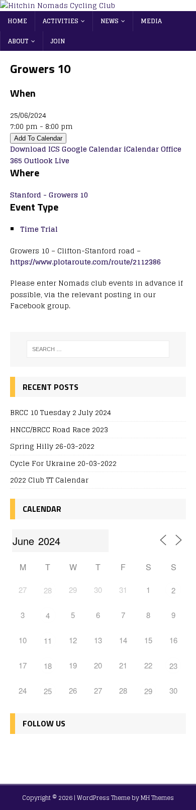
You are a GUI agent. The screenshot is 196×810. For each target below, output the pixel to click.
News (110, 21)
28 (48, 590)
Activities (60, 21)
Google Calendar (92, 149)
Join (58, 41)
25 (48, 691)
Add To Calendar (38, 138)
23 (173, 665)
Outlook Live (46, 160)
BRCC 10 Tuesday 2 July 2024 (60, 412)
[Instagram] (63, 753)
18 (48, 665)
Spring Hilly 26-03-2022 (52, 446)
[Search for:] (98, 349)
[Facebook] (20, 753)
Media (151, 21)
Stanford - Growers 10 (49, 194)
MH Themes (157, 797)
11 (48, 640)
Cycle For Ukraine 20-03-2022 (63, 463)
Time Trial (39, 229)
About (18, 41)
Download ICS (35, 149)
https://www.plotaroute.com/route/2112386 (85, 261)
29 (148, 691)
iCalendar (141, 149)
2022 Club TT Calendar (49, 480)
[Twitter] (41, 753)
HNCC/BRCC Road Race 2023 (59, 429)
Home (17, 21)
